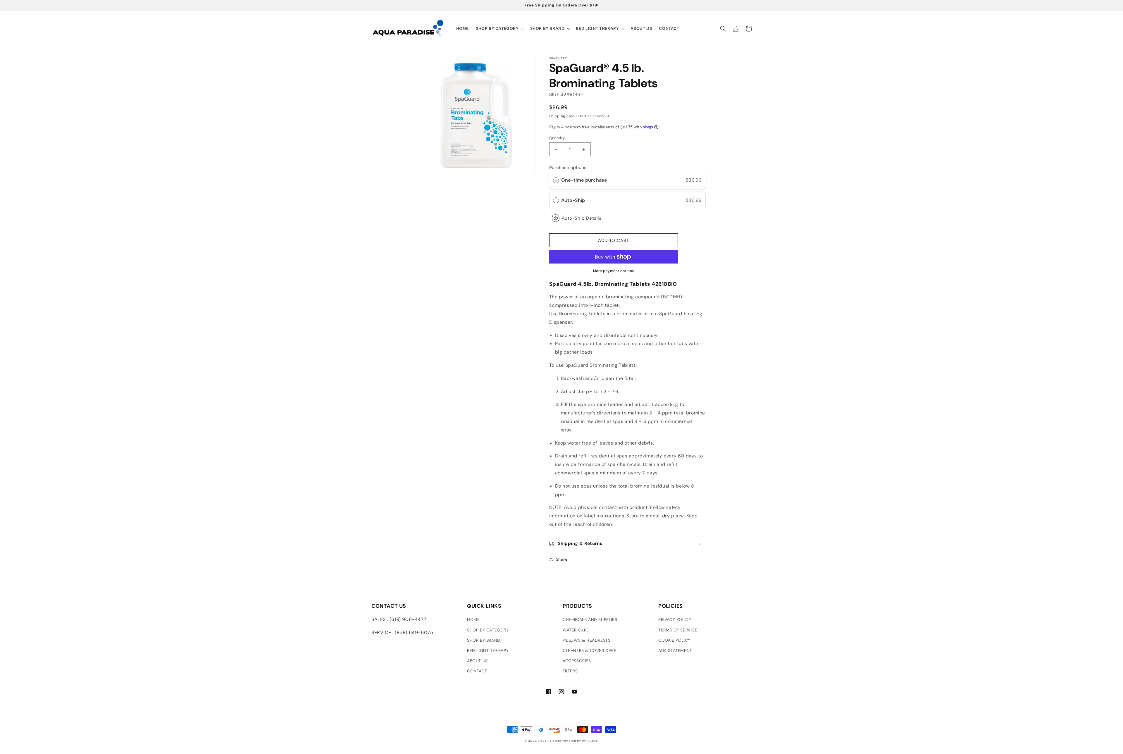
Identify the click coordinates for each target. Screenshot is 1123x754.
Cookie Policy (674, 640)
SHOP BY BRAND (483, 640)
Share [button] (562, 559)
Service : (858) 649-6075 (402, 632)
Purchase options (567, 167)
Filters (570, 671)
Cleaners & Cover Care (589, 650)
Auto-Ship (573, 200)
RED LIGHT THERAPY (488, 650)
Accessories (577, 660)
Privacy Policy (674, 619)
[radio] (556, 180)
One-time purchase (584, 180)
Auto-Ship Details (582, 218)
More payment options (613, 270)
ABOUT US (477, 660)
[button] (499, 28)
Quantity (557, 137)
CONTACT (477, 671)
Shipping (557, 116)
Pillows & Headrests (586, 640)
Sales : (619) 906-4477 (398, 619)
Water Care (576, 630)
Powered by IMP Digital (580, 741)
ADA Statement (675, 650)
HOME (473, 619)
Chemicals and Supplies (590, 619)
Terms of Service (677, 630)
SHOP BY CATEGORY (488, 630)
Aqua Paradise (549, 741)
